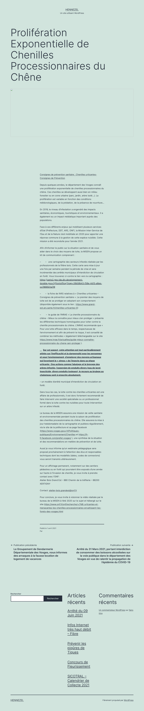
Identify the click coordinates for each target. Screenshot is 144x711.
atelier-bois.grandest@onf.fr (63, 490)
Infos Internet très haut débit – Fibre (79, 629)
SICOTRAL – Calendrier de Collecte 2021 (78, 680)
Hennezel (72, 9)
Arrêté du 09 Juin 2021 (77, 613)
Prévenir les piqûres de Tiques (76, 647)
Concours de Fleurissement (78, 664)
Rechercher (16, 594)
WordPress (128, 700)
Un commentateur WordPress (112, 610)
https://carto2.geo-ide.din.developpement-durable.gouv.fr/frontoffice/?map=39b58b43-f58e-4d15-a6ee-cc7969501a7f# (71, 283)
